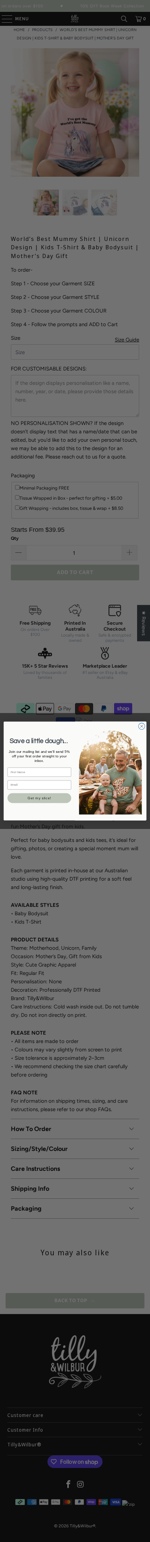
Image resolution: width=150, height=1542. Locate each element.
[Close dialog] (141, 726)
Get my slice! (39, 798)
